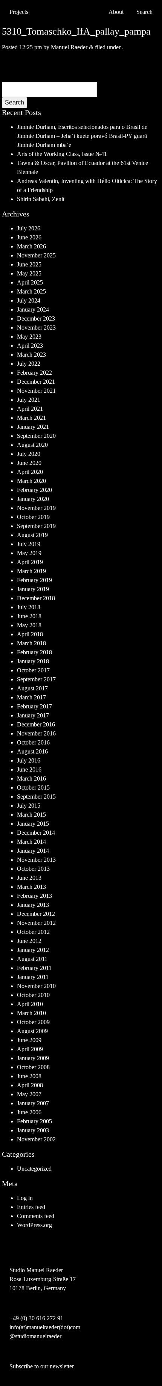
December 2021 (36, 381)
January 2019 (33, 589)
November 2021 (36, 390)
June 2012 (29, 941)
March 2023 (31, 354)
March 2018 (31, 643)
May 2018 (29, 625)
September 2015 (36, 796)
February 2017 (34, 706)
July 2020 (28, 454)
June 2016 (29, 769)
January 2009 (33, 1058)
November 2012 (36, 923)
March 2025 (31, 291)
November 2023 (36, 327)
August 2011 (32, 959)
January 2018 (33, 661)
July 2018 (28, 607)
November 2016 (36, 733)
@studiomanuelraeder (35, 1336)
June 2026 (29, 237)
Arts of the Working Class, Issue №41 (62, 154)
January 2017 (33, 715)
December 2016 (36, 724)
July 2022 (28, 363)
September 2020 (36, 436)
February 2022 (34, 372)
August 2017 (32, 688)
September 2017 (36, 679)
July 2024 (28, 300)
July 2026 (28, 228)
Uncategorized (34, 1168)
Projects (18, 12)
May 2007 (29, 1094)
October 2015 (33, 787)
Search (14, 102)
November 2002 (36, 1139)
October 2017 (33, 670)
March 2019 (31, 571)
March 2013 (31, 887)
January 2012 (33, 950)
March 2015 (31, 814)
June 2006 (29, 1112)
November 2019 (36, 508)
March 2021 (31, 418)
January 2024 (33, 309)
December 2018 (36, 598)
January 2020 (33, 499)
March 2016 (31, 778)
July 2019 (28, 544)
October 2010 (33, 995)
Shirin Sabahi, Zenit (40, 199)
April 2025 (30, 282)
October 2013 (33, 868)
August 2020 (32, 445)
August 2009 (32, 1031)
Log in (25, 1198)
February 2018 (34, 652)
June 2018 (29, 616)
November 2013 (36, 859)
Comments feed (35, 1216)
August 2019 (32, 535)
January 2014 (33, 850)
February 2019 (34, 580)
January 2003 (33, 1130)
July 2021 (28, 399)
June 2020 (29, 463)
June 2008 (29, 1076)
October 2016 (33, 742)
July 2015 (28, 805)
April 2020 (30, 472)
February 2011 (34, 968)
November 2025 (36, 255)
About (116, 12)
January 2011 (33, 977)
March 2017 (31, 697)
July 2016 (28, 760)
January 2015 (33, 823)
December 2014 (36, 832)
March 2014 (31, 841)
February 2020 (34, 490)
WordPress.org (34, 1225)
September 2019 (36, 526)
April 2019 (30, 562)
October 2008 (33, 1067)
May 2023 (29, 336)
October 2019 (33, 517)
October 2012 (33, 932)
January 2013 (33, 905)
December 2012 (36, 914)
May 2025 (29, 273)
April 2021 (30, 409)
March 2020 (31, 481)
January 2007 (33, 1103)
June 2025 (29, 264)
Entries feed (31, 1207)
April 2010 (30, 1004)
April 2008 (30, 1085)
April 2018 (30, 634)
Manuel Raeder (69, 47)
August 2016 (32, 751)
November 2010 (36, 986)
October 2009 (33, 1022)
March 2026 (31, 246)
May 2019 (29, 553)
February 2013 (34, 896)
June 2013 (29, 878)
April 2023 (30, 345)
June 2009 (29, 1040)
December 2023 (36, 318)
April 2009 (30, 1049)
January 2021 (33, 427)
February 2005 (34, 1121)
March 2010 (31, 1013)
